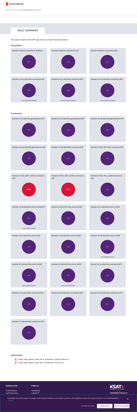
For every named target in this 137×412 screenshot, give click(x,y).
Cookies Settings (87, 406)
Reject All (105, 406)
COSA (17, 10)
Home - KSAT (10, 10)
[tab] (28, 30)
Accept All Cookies (121, 406)
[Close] (128, 399)
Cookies (10, 400)
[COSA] (15, 4)
